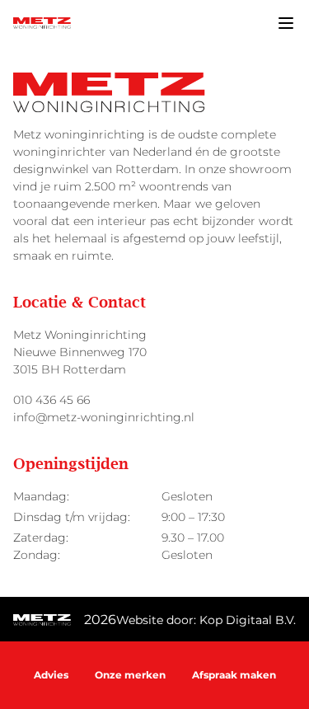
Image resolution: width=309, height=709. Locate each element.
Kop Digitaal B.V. (247, 620)
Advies (51, 675)
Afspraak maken (234, 675)
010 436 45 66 (51, 399)
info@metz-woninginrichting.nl (103, 417)
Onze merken (130, 675)
